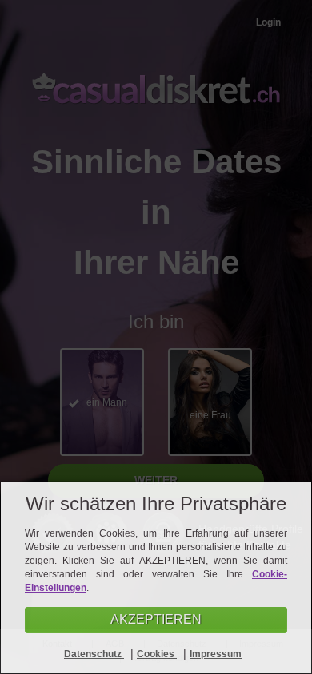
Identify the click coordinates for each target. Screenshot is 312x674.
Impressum (216, 654)
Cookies (157, 654)
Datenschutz (94, 654)
